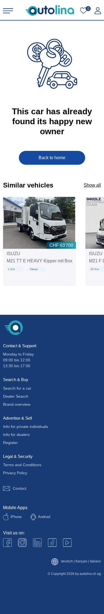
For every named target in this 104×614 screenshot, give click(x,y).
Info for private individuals (25, 426)
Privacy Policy (15, 473)
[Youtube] (22, 542)
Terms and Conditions (22, 465)
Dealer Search (15, 396)
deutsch (67, 561)
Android (44, 517)
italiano (95, 561)
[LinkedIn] (37, 542)
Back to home (52, 157)
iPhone (16, 517)
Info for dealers (16, 434)
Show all (92, 185)
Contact (19, 488)
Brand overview (16, 404)
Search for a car (17, 388)
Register (10, 442)
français (81, 561)
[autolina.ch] (50, 10)
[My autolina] (98, 10)
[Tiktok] (52, 542)
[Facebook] (7, 542)
